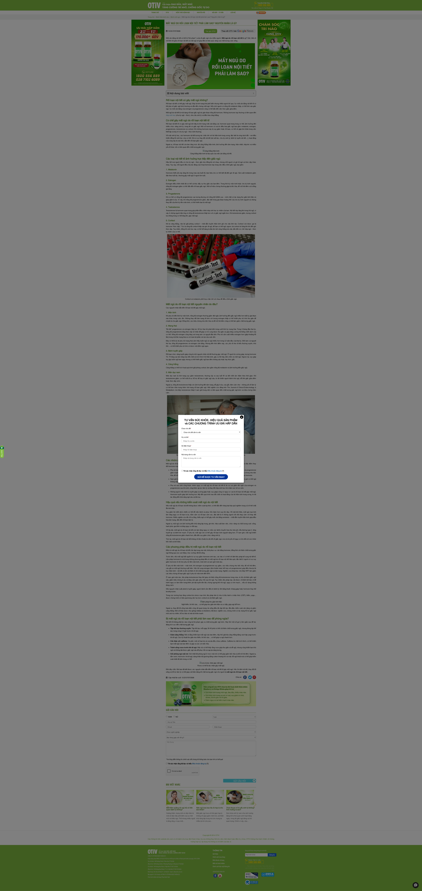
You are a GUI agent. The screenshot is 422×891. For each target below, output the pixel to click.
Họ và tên (185, 437)
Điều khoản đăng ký (214, 471)
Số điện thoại (186, 446)
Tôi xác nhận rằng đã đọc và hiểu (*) (203, 471)
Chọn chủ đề (186, 428)
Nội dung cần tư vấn (188, 454)
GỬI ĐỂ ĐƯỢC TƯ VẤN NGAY (211, 477)
